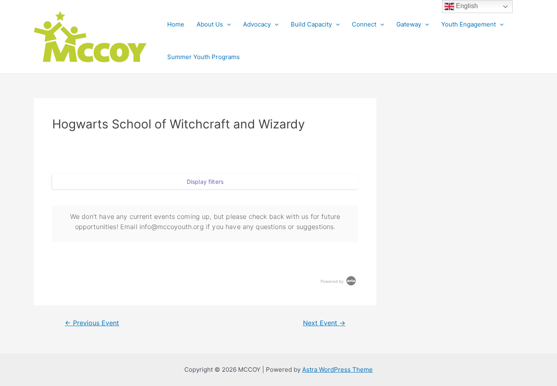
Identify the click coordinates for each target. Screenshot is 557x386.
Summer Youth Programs (203, 57)
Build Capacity (311, 24)
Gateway (408, 24)
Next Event (324, 323)
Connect (364, 24)
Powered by (332, 281)
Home (175, 24)
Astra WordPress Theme (337, 369)
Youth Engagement (468, 24)
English (466, 5)
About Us (210, 24)
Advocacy (257, 24)
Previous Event (92, 323)
